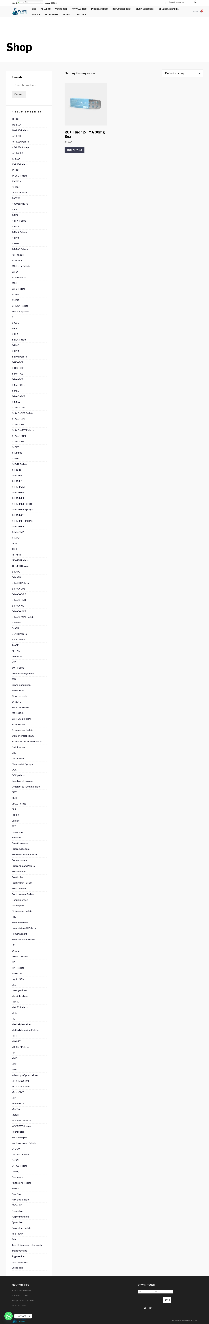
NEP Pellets (18, 1103)
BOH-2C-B (18, 713)
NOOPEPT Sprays (21, 1126)
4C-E (15, 549)
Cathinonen (18, 747)
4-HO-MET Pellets (22, 503)
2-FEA (15, 215)
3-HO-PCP (18, 368)
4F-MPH (16, 554)
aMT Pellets (18, 668)
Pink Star (17, 1194)
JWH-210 (17, 973)
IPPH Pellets (18, 967)
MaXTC (16, 1001)
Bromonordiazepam (23, 735)
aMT (14, 662)
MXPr (14, 1069)
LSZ (14, 984)
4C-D (15, 543)
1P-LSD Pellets (19, 175)
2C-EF (15, 294)
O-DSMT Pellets (21, 1154)
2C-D (15, 271)
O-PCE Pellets (19, 1165)
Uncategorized (20, 1262)
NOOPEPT (17, 1115)
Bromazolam (18, 724)
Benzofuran (18, 690)
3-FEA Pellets (19, 339)
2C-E (14, 283)
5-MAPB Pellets (20, 583)
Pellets (15, 1188)
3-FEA (15, 334)
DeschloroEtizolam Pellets (26, 786)
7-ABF (15, 645)
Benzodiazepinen (21, 685)
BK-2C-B (16, 701)
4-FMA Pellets (19, 464)
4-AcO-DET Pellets (22, 413)
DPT (14, 809)
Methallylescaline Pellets (25, 1030)
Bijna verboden (20, 696)
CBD (14, 752)
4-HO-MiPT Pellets (22, 520)
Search (18, 94)
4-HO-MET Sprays (22, 509)
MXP (14, 1063)
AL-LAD (16, 650)
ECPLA (15, 815)
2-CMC (16, 198)
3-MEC (15, 390)
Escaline (16, 837)
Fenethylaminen (20, 843)
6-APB (15, 628)
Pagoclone (17, 1177)
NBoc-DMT (18, 1092)
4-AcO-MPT (19, 441)
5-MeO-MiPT (19, 611)
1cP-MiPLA (17, 153)
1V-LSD (16, 186)
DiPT (14, 792)
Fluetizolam (18, 877)
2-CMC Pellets (20, 203)
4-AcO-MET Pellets (23, 430)
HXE (14, 945)
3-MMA (16, 402)
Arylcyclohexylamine (23, 673)
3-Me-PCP (17, 379)
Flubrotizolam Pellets (23, 865)
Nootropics (18, 1131)
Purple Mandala (20, 1216)
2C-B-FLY (17, 260)
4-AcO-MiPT (19, 436)
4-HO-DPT (18, 475)
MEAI (14, 1013)
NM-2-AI (16, 1109)
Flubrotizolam (19, 860)
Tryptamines (19, 1256)
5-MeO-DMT (19, 600)
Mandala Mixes (20, 996)
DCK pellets (18, 775)
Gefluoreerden (20, 900)
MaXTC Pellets (20, 1007)
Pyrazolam (17, 1222)
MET (14, 1018)
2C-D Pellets (19, 277)
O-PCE (15, 1160)
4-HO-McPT (19, 492)
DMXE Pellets (19, 803)
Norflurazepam (20, 1137)
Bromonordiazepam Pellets (27, 741)
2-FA (14, 209)
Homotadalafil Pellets (23, 939)
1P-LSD (15, 170)
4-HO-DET (18, 470)
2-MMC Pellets (20, 249)
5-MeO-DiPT (19, 594)
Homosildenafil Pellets (24, 928)
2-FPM (15, 238)
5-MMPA (16, 622)
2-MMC (16, 243)
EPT (14, 826)
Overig (15, 1171)
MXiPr (15, 1058)
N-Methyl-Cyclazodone (25, 1075)
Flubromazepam (21, 848)
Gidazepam (18, 905)
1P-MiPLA (17, 181)
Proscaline (17, 1211)
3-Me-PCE (17, 373)
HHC (14, 916)
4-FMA (15, 458)
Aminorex (17, 656)
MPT (14, 1052)
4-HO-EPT (18, 481)
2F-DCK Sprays (20, 311)
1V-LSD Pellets (20, 192)
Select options (74, 150)
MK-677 (16, 1041)
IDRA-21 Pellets (20, 956)
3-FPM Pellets (19, 356)
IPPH (14, 962)
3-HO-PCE (18, 362)
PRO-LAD (17, 1205)
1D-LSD (16, 158)
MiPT (14, 1035)
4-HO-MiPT (18, 515)
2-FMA (15, 226)
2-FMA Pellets (19, 232)
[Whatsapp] (8, 1316)
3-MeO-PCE (18, 396)
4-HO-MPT (18, 526)
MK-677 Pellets (20, 1047)
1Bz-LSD (16, 124)
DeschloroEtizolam (22, 781)
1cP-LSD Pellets (20, 141)
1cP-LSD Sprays (20, 147)
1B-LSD (15, 119)
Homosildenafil (20, 922)
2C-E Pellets (18, 288)
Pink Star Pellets (21, 1199)
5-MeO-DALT (19, 588)
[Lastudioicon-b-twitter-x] (145, 1308)
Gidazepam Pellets (22, 911)
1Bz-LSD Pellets (20, 130)
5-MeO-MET (19, 605)
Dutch (25, 1)
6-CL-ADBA (18, 639)
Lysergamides (19, 990)
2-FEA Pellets (19, 221)
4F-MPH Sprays (20, 566)
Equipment (18, 832)
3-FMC (15, 345)
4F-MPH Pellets (20, 560)
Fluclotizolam (19, 871)
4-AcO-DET (18, 407)
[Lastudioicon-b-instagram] (150, 1308)
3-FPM (15, 351)
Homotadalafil (19, 933)
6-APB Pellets (19, 633)
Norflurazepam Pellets (24, 1143)
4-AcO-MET (19, 424)
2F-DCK (16, 300)
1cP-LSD (16, 136)
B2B (14, 679)
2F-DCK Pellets (20, 305)
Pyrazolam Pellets (21, 1228)
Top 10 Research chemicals (27, 1245)
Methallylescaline (21, 1024)
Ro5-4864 (18, 1233)
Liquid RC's (18, 979)
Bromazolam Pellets (22, 730)
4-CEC (16, 447)
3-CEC (15, 322)
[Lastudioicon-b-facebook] (139, 1308)
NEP (14, 1098)
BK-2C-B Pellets (20, 707)
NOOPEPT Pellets (21, 1120)
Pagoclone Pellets (21, 1182)
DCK (14, 769)
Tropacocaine (19, 1250)
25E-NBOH (18, 255)
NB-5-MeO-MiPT (21, 1086)
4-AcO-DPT (18, 418)
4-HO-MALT (18, 486)
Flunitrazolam (19, 888)
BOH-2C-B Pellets (22, 718)
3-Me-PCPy (18, 385)
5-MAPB (16, 577)
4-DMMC (17, 453)
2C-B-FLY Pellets (21, 266)
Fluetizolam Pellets (22, 883)
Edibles (16, 820)
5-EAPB (16, 571)
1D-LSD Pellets (20, 164)
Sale (14, 1239)
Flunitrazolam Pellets (23, 894)
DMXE (15, 798)
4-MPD (16, 537)
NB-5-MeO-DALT (21, 1080)
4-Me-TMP (18, 532)
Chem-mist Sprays (22, 764)
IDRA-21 (16, 950)
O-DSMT (17, 1148)
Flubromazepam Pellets (24, 854)
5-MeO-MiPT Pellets (23, 617)
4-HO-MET (18, 498)
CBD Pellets (18, 758)
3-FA (14, 328)
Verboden (17, 1267)
